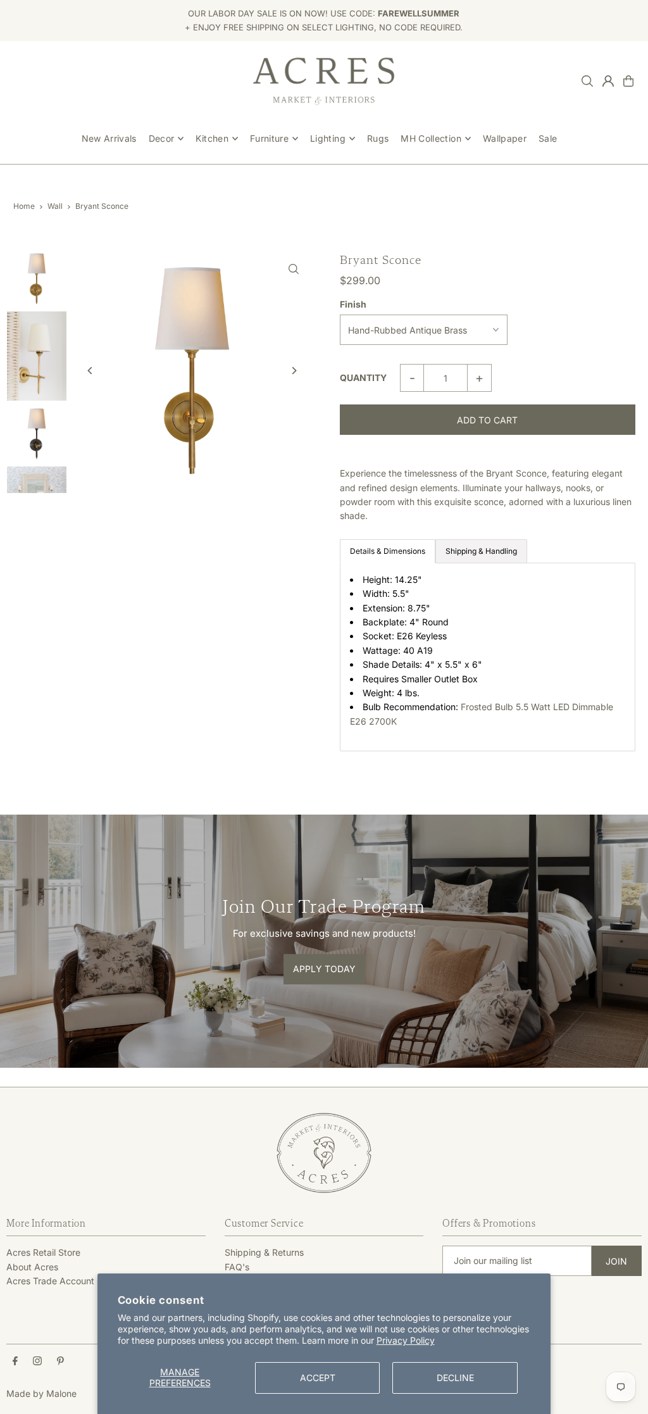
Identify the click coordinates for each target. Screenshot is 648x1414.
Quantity (363, 377)
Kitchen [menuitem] (212, 138)
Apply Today (324, 968)
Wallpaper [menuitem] (504, 138)
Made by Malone (41, 1393)
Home (24, 206)
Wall (55, 206)
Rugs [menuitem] (378, 138)
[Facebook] (15, 1361)
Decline (455, 1377)
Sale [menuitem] (548, 138)
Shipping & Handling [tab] (481, 551)
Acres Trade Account (50, 1280)
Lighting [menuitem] (328, 138)
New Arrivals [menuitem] (109, 138)
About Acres (32, 1266)
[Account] (608, 81)
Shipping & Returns (264, 1252)
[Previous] (90, 370)
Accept (317, 1377)
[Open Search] (587, 81)
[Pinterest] (60, 1361)
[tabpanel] (487, 657)
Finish (353, 304)
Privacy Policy (406, 1340)
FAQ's (237, 1266)
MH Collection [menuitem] (431, 138)
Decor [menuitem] (162, 138)
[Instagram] (37, 1361)
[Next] (294, 370)
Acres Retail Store (43, 1252)
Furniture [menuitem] (269, 138)
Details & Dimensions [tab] (387, 551)
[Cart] (628, 81)
